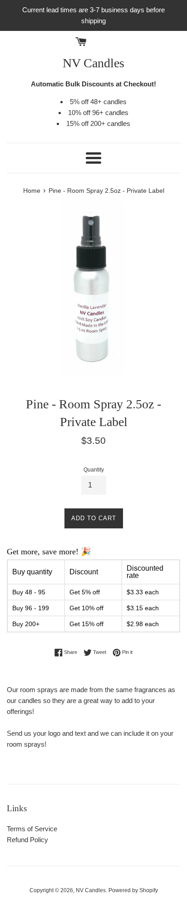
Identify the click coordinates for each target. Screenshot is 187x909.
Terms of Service (32, 829)
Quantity (94, 470)
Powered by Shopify (133, 890)
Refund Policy (27, 840)
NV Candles (93, 63)
